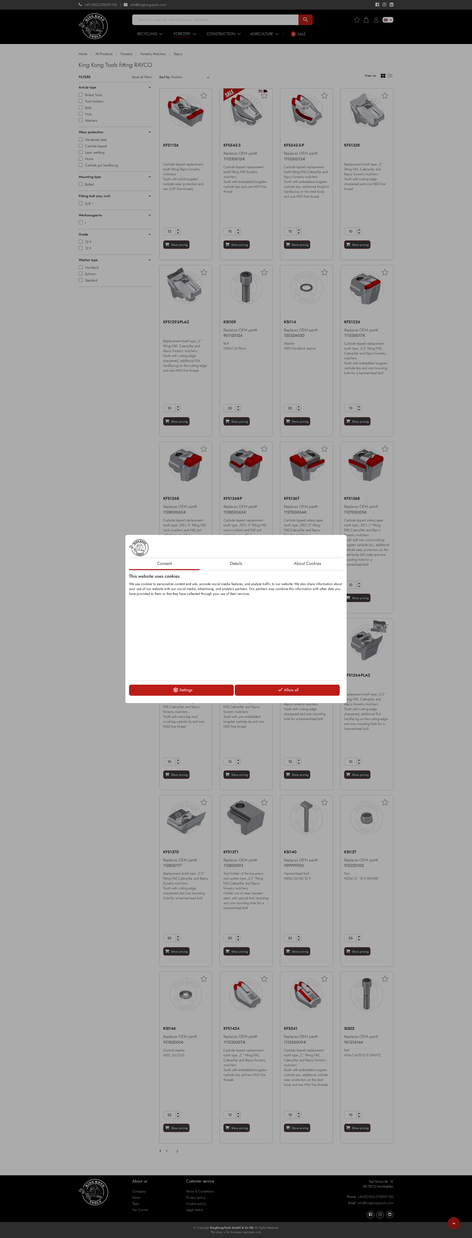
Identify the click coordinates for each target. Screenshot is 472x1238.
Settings (185, 690)
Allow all (291, 690)
